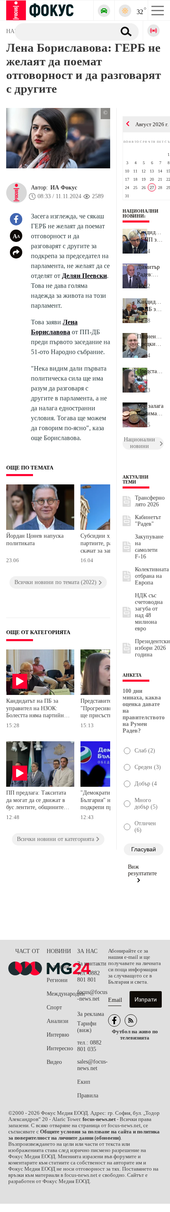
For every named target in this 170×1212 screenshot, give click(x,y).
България (58, 966)
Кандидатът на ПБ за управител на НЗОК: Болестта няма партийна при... (150, 306)
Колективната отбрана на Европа (152, 576)
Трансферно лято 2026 (150, 501)
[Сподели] (16, 252)
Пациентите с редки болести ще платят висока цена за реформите (150, 340)
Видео (54, 1062)
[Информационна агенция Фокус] (114, 1020)
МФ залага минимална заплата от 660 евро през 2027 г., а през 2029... (150, 410)
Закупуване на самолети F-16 (149, 547)
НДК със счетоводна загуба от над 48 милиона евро (149, 612)
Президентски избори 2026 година (152, 648)
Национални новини (140, 213)
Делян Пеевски (84, 275)
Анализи (57, 1021)
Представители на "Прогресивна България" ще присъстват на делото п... (150, 375)
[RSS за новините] (131, 1020)
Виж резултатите (142, 870)
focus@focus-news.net (92, 995)
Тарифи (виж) (87, 1026)
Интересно (60, 1048)
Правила (87, 1095)
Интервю (58, 1035)
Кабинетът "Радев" (148, 520)
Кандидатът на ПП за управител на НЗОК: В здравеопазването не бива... (150, 236)
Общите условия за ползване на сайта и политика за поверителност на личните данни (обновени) (84, 1135)
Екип (83, 1082)
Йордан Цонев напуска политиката (35, 539)
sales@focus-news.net (92, 1065)
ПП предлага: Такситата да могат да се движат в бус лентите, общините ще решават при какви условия (36, 801)
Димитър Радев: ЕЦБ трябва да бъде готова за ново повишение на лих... (150, 271)
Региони (57, 980)
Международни (62, 994)
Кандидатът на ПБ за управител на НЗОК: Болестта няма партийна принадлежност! (36, 709)
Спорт (54, 1007)
